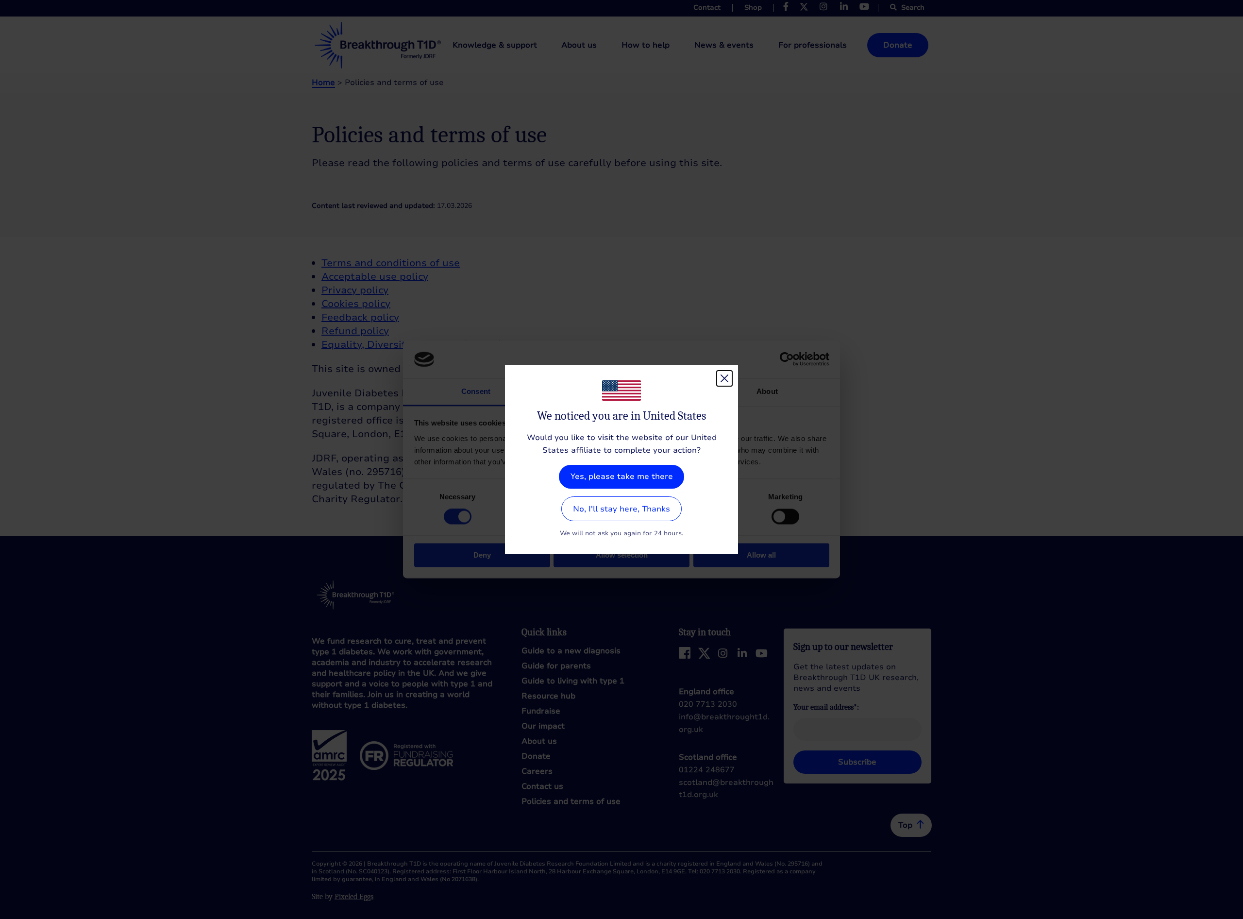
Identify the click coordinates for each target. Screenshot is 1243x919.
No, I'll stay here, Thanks (621, 509)
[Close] (724, 378)
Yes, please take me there (622, 476)
